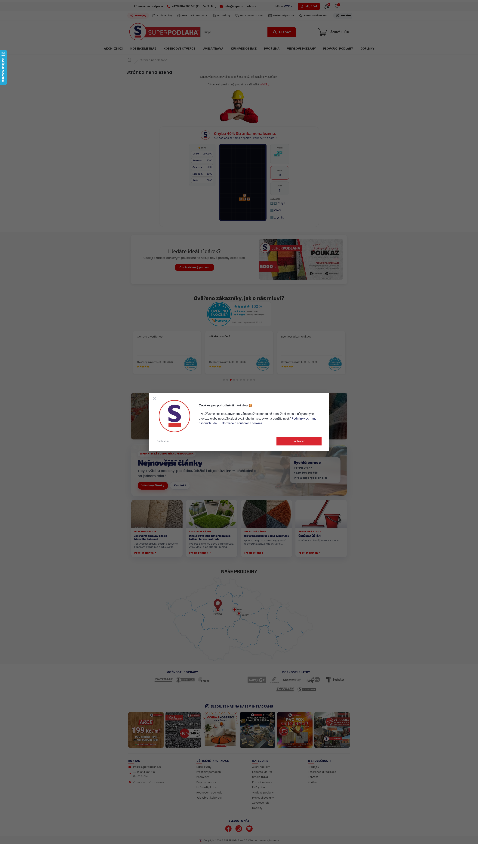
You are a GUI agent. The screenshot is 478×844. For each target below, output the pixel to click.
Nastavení (163, 440)
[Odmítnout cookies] (154, 398)
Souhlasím (299, 440)
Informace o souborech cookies (241, 423)
